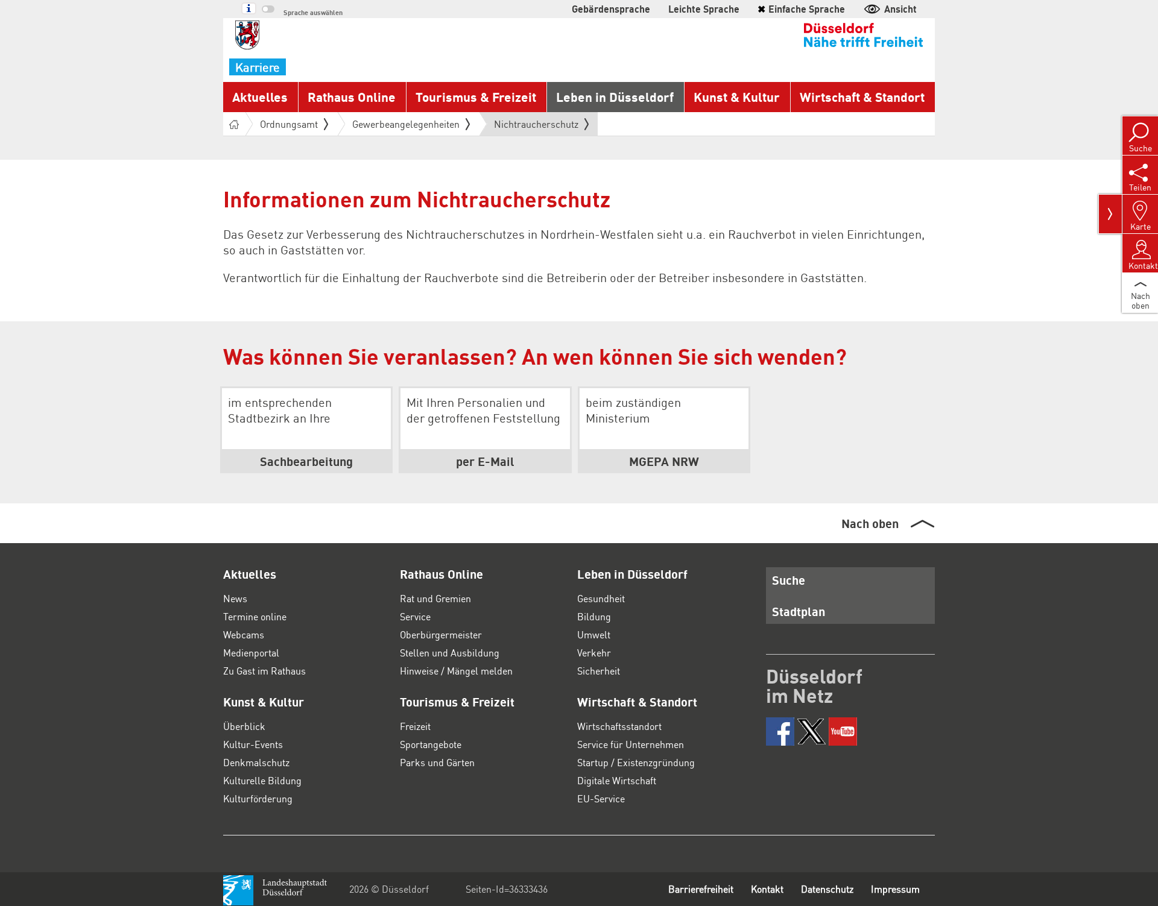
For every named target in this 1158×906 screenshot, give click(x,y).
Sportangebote (430, 744)
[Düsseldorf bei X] (811, 731)
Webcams (243, 634)
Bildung (594, 616)
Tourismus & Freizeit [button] (476, 97)
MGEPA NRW (664, 461)
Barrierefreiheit (700, 888)
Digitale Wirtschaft (616, 780)
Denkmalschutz (256, 762)
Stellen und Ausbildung (449, 652)
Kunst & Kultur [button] (737, 97)
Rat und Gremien (435, 598)
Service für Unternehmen (630, 744)
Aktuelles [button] (260, 97)
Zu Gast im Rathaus (264, 670)
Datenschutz (827, 888)
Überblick (244, 726)
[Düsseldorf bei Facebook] (780, 731)
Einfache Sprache (801, 8)
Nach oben (870, 523)
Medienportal (251, 652)
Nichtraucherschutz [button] (536, 126)
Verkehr (594, 652)
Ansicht (900, 8)
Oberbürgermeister (441, 634)
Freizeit (415, 726)
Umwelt (593, 634)
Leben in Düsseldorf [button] (615, 97)
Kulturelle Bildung (262, 780)
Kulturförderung (258, 798)
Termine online (254, 616)
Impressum (895, 888)
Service (415, 616)
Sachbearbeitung (306, 461)
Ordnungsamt (289, 124)
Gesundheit (601, 598)
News (235, 598)
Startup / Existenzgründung (636, 762)
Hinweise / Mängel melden (456, 670)
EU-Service (601, 798)
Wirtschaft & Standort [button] (862, 97)
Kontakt (767, 888)
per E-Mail (485, 461)
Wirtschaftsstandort (619, 726)
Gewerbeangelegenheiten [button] (406, 124)
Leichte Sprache (703, 8)
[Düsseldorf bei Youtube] (843, 731)
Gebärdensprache (611, 8)
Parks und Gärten (437, 762)
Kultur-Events (253, 744)
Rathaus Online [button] (352, 97)
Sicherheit (598, 670)
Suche (788, 580)
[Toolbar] (1110, 214)
